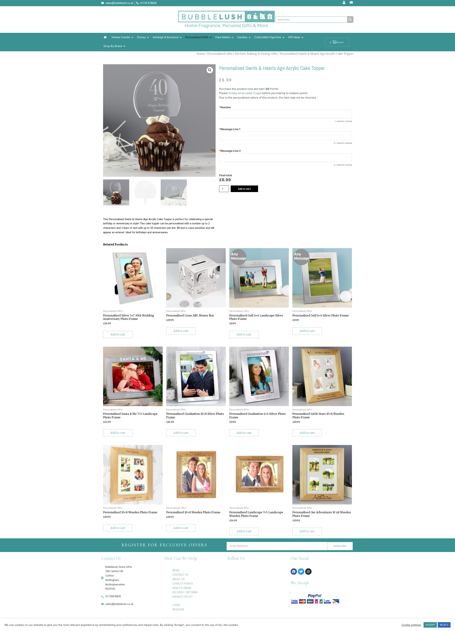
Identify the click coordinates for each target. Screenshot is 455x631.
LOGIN (176, 605)
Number (225, 107)
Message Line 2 (230, 150)
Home (201, 53)
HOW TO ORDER (181, 588)
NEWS (176, 570)
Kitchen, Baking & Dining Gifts (256, 53)
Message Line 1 (229, 129)
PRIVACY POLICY (182, 596)
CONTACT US (180, 574)
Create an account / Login (245, 93)
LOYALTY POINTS (182, 583)
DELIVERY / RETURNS (185, 592)
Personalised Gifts (219, 53)
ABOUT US (178, 579)
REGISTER (178, 609)
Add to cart (244, 189)
